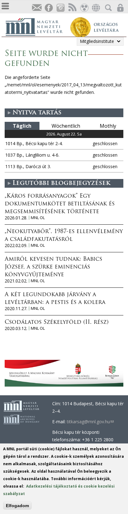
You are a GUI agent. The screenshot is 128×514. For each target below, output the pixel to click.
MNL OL (38, 218)
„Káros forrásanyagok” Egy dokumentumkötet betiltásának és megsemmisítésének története (60, 204)
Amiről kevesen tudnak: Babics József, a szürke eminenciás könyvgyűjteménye (53, 267)
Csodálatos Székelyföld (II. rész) (56, 322)
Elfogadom (17, 505)
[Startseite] (37, 26)
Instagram (60, 8)
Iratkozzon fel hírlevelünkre (36, 8)
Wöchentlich (66, 125)
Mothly (108, 125)
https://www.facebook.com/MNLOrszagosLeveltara (48, 8)
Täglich (22, 125)
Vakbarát (84, 8)
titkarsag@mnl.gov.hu (90, 422)
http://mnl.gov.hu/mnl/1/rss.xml (72, 8)
